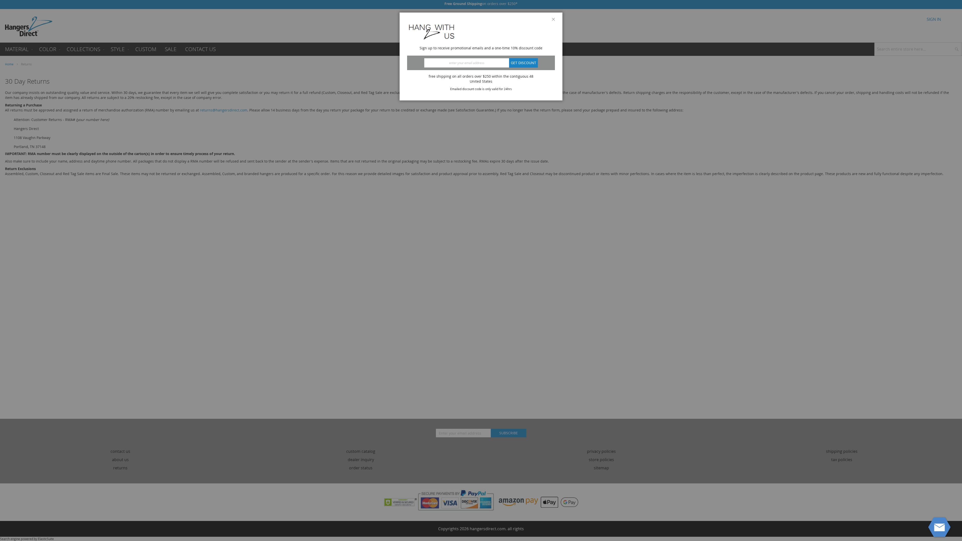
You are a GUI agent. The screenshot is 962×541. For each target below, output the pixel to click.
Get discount (523, 62)
